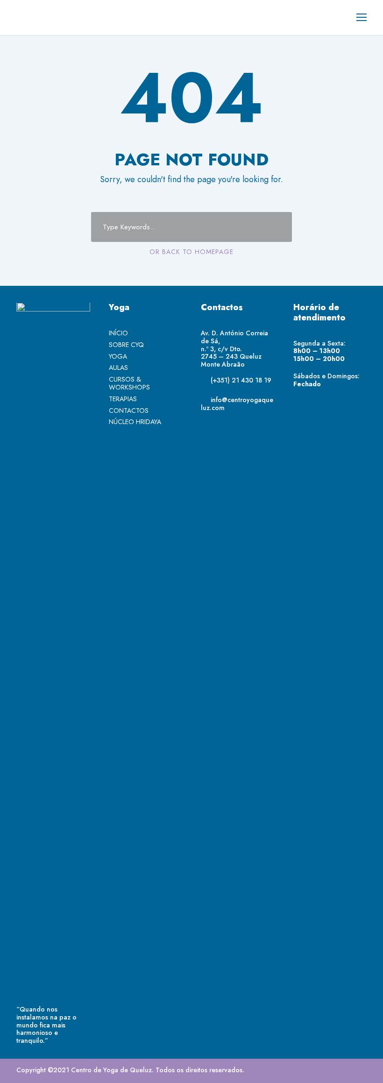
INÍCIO (118, 333)
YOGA (118, 356)
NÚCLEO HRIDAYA (135, 421)
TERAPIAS (123, 398)
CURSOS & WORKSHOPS (129, 383)
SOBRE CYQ (126, 344)
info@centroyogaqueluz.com (237, 403)
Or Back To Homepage (191, 251)
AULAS (118, 367)
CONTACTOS (129, 410)
